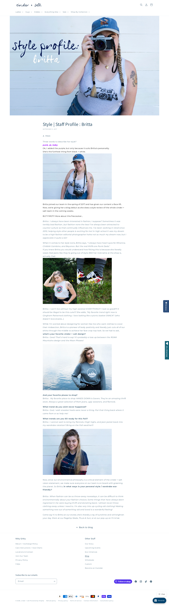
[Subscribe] (54, 581)
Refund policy (51, 601)
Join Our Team (22, 556)
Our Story (89, 544)
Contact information (91, 601)
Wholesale (89, 560)
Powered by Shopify (37, 601)
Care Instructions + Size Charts (29, 548)
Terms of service (76, 601)
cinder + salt (25, 601)
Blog (87, 556)
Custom (88, 564)
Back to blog (86, 527)
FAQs (18, 564)
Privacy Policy (22, 560)
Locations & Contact (24, 552)
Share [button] (47, 136)
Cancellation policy (106, 601)
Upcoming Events (92, 548)
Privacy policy (63, 601)
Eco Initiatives (91, 552)
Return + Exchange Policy (27, 544)
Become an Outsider (94, 568)
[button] (19, 12)
